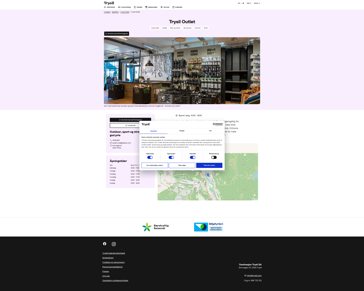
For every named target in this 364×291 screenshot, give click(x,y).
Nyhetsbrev (107, 257)
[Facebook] (104, 244)
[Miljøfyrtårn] (208, 227)
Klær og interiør (175, 28)
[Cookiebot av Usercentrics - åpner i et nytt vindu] (214, 124)
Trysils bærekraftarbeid (113, 253)
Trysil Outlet (124, 12)
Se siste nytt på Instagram (116, 34)
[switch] (171, 157)
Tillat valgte (182, 165)
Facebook (130, 125)
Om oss (106, 276)
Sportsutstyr (188, 28)
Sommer (198, 28)
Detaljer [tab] (182, 130)
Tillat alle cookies (209, 165)
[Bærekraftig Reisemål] (155, 227)
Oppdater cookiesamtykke (115, 280)
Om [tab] (210, 130)
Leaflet (256, 199)
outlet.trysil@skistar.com (121, 143)
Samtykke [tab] (153, 131)
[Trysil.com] (109, 3)
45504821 (116, 140)
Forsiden (107, 12)
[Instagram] (113, 244)
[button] (208, 175)
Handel (164, 28)
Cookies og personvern (113, 262)
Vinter (206, 28)
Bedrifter (115, 12)
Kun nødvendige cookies (155, 165)
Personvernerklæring (112, 267)
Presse (105, 271)
